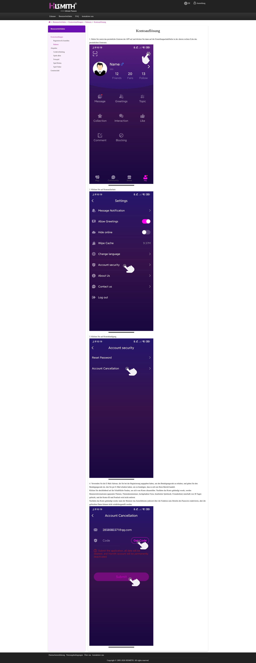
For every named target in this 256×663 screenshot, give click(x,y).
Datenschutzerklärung (57, 655)
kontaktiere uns (87, 16)
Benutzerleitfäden (65, 16)
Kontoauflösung (100, 22)
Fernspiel (56, 59)
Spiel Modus (57, 63)
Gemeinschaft (55, 71)
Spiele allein (57, 56)
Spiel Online (57, 67)
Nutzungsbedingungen (74, 655)
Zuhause (52, 16)
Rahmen (88, 22)
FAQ (77, 16)
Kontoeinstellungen (75, 22)
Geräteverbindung (59, 52)
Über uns (87, 655)
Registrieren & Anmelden (61, 41)
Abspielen (54, 48)
